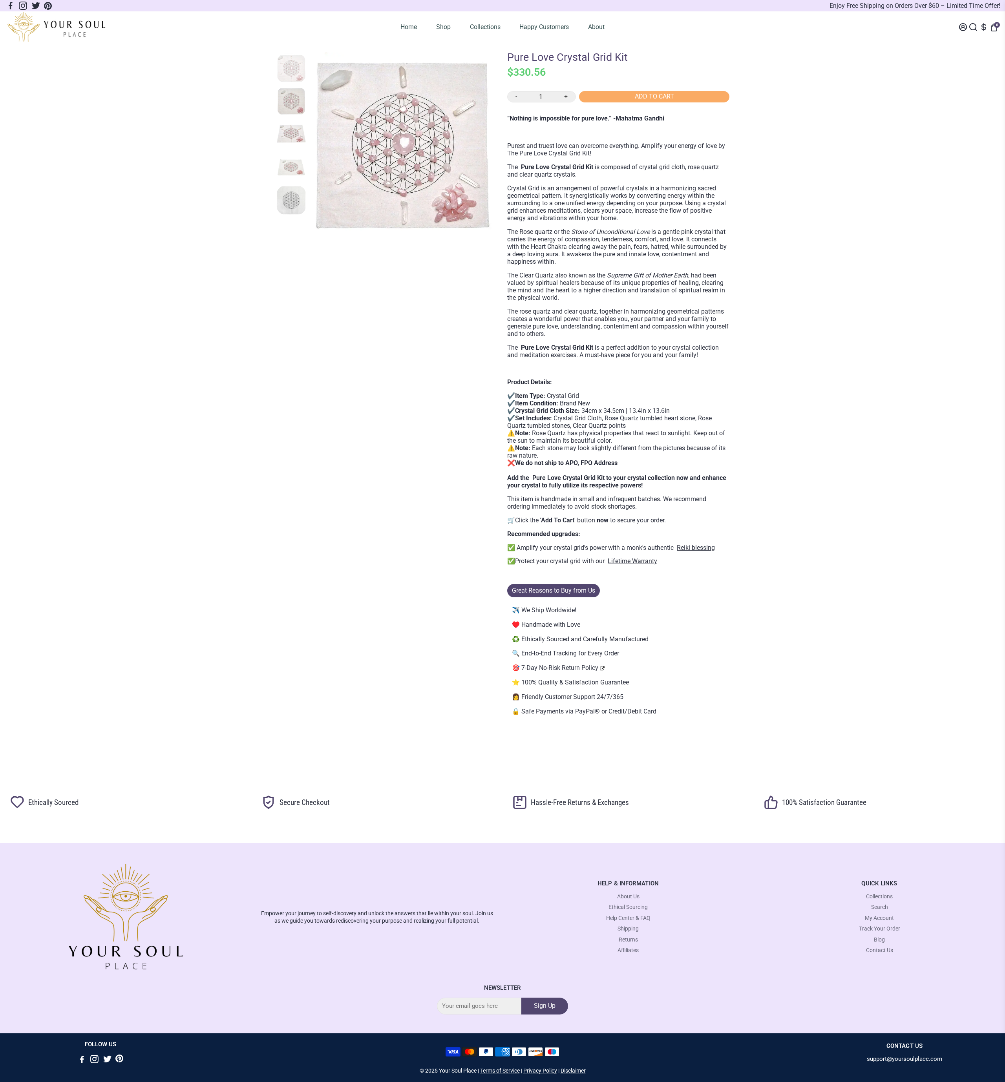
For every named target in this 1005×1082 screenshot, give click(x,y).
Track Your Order (879, 929)
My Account (879, 918)
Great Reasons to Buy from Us (553, 590)
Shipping (628, 929)
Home (408, 27)
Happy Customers (544, 27)
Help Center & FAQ (628, 918)
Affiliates (628, 950)
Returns (628, 940)
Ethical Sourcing (628, 907)
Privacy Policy (540, 1070)
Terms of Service (500, 1070)
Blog (879, 940)
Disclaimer (573, 1070)
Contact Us (879, 950)
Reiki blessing (696, 547)
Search (879, 907)
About (596, 27)
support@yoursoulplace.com (904, 1059)
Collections (485, 27)
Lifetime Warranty (632, 561)
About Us (628, 897)
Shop (443, 27)
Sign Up (544, 1005)
